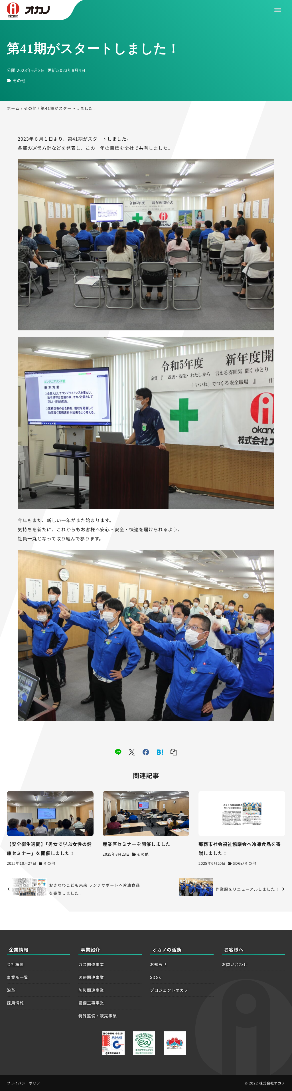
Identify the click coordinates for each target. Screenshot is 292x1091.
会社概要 (15, 964)
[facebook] (146, 752)
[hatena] (160, 752)
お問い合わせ (235, 964)
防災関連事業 (91, 990)
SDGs (238, 863)
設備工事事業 (91, 1003)
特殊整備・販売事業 (97, 1016)
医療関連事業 (91, 977)
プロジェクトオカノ (169, 990)
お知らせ (158, 964)
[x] (132, 752)
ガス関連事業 (91, 964)
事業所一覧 (17, 977)
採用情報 (15, 1003)
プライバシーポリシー (25, 1082)
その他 (19, 80)
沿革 (11, 990)
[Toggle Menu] (277, 10)
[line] (118, 752)
